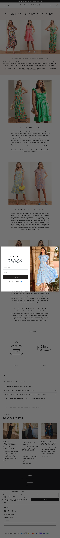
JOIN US (15, 277)
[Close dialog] (56, 248)
